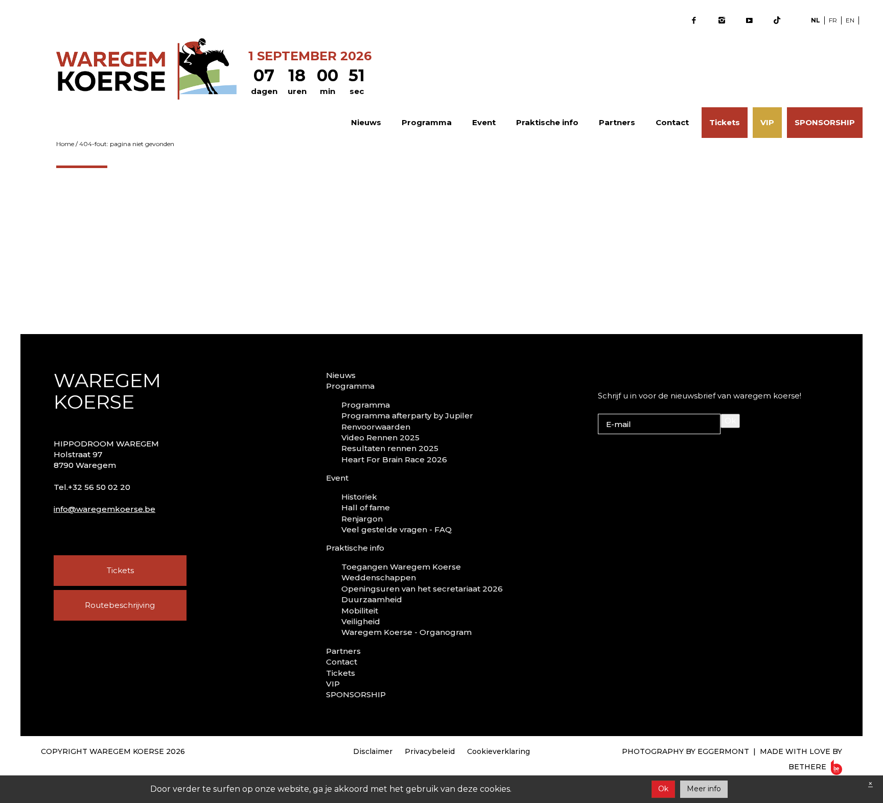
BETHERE (808, 766)
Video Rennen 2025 (380, 437)
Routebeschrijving (120, 605)
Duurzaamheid (371, 599)
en (850, 20)
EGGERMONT (723, 751)
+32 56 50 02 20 (99, 487)
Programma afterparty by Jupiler (407, 415)
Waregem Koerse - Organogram (406, 632)
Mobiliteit (359, 611)
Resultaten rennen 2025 (389, 448)
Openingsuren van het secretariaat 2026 (422, 589)
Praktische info (355, 548)
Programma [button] (427, 122)
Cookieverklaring (498, 751)
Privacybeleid (430, 751)
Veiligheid (360, 621)
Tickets (724, 122)
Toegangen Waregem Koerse (401, 567)
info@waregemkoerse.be (104, 509)
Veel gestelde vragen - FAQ (396, 529)
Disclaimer (372, 751)
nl (815, 20)
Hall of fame (365, 507)
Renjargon (362, 519)
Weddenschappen (378, 577)
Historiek (359, 497)
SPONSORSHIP (825, 122)
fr (833, 20)
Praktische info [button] (547, 122)
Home (65, 144)
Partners (617, 122)
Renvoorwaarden (375, 427)
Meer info (704, 788)
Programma (365, 405)
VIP (767, 122)
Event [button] (484, 122)
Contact (672, 122)
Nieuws (366, 122)
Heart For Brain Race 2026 (394, 459)
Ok (730, 421)
